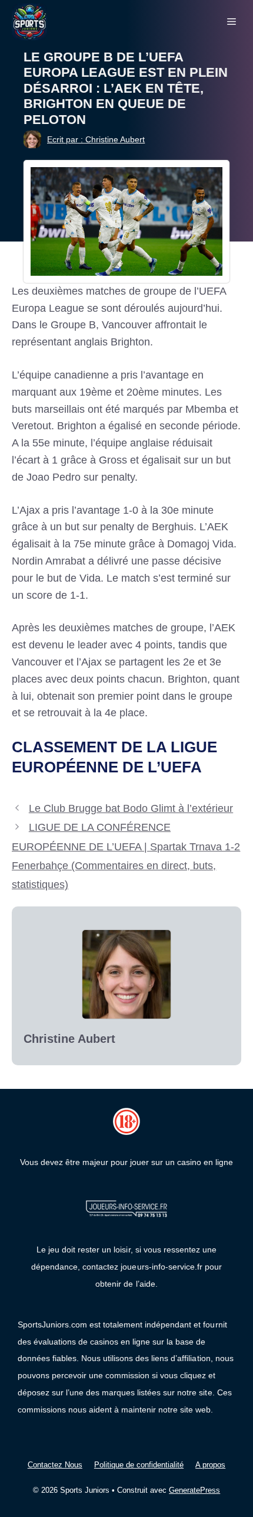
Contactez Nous (55, 1464)
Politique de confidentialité (139, 1464)
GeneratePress (194, 1490)
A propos (210, 1464)
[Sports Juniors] (29, 21)
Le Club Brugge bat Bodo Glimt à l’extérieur (131, 808)
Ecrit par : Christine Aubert (96, 139)
